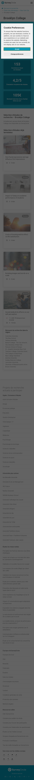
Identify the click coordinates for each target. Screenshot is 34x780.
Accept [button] (17, 49)
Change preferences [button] (17, 54)
